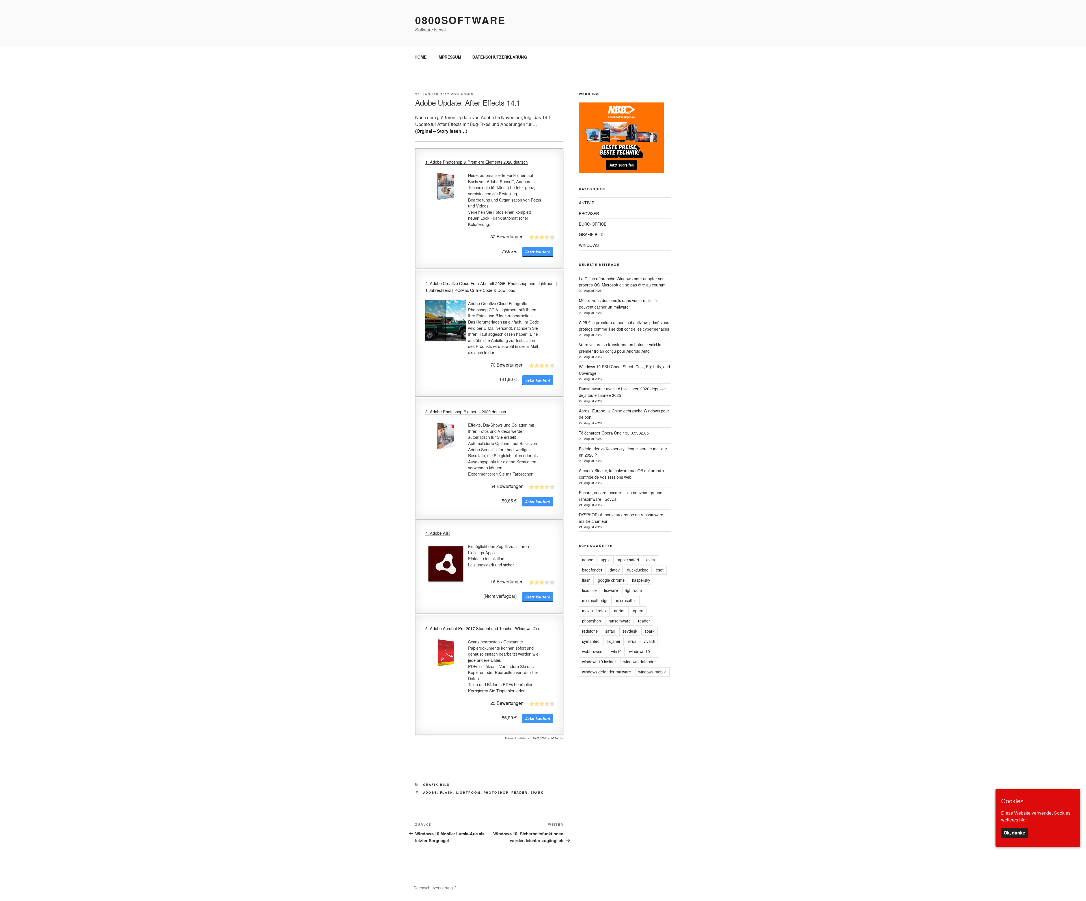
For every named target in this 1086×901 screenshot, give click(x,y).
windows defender (639, 661)
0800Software (460, 19)
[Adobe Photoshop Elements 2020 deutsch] (445, 437)
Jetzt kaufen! (537, 252)
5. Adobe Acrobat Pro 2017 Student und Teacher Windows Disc (482, 628)
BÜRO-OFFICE (592, 224)
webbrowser (593, 651)
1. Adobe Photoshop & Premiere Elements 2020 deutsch (476, 162)
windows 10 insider (599, 661)
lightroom (468, 792)
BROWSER (589, 213)
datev (615, 570)
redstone (590, 631)
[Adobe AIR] (445, 563)
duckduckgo (637, 570)
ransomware (619, 621)
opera (638, 610)
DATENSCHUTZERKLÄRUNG (499, 57)
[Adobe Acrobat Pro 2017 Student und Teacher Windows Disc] (445, 654)
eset (659, 570)
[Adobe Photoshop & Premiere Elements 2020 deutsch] (445, 187)
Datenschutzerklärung (433, 888)
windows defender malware (606, 672)
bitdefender (592, 570)
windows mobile (652, 672)
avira (650, 559)
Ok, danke (1014, 833)
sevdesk (629, 631)
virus (632, 641)
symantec (590, 641)
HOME (420, 57)
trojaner (613, 641)
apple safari (628, 559)
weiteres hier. (1014, 820)
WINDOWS (589, 245)
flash (446, 792)
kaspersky (641, 580)
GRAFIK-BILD (436, 784)
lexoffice (589, 590)
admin (467, 94)
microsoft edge (595, 600)
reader (519, 792)
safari (610, 631)
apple (606, 559)
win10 (616, 651)
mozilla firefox (594, 610)
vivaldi (649, 641)
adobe (430, 792)
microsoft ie (626, 600)
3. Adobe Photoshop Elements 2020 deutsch (465, 411)
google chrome (611, 580)
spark (537, 792)
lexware (611, 590)
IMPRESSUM (449, 57)
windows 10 (639, 651)
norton (620, 610)
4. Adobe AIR (437, 533)
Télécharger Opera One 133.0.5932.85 (614, 433)
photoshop (496, 792)
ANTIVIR (586, 203)
